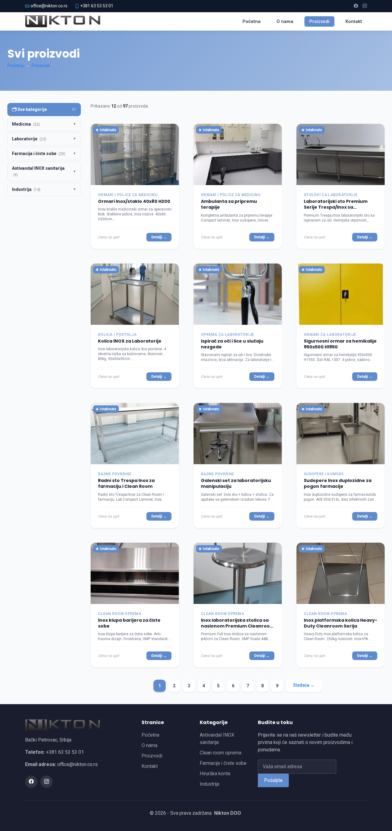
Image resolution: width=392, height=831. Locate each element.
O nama (285, 21)
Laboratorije (29, 138)
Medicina (26, 124)
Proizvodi (319, 21)
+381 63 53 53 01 (96, 5)
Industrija (26, 189)
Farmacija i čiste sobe (38, 153)
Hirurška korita (215, 773)
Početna (252, 21)
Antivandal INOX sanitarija (38, 171)
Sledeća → (304, 685)
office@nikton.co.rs (49, 5)
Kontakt (353, 21)
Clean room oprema (220, 753)
